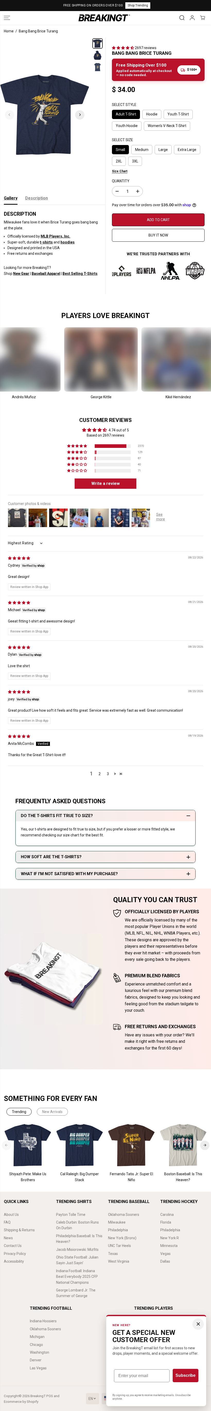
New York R (169, 1238)
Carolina (167, 1215)
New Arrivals (52, 1112)
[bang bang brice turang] (44, 115)
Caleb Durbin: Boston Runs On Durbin (77, 1225)
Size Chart (119, 171)
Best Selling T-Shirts (80, 274)
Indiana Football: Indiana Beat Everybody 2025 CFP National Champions (77, 1277)
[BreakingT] (104, 18)
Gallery (10, 198)
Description (36, 198)
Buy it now (158, 235)
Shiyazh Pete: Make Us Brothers (27, 1177)
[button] (7, 18)
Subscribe (185, 1375)
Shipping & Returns (19, 1230)
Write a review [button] (105, 483)
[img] (19, 558)
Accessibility (14, 1261)
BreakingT (38, 1396)
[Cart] (202, 17)
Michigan (37, 1337)
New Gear (21, 274)
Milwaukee (117, 1222)
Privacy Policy (15, 1254)
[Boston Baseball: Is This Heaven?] (183, 1145)
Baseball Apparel (46, 274)
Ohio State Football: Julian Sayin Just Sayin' (77, 1260)
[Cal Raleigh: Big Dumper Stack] (79, 1145)
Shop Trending (138, 5)
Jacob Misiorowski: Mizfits (77, 1249)
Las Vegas (38, 1368)
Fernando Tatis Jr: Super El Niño (131, 1177)
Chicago (36, 1345)
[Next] (79, 114)
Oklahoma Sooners (123, 1215)
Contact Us (13, 1246)
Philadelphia (118, 1230)
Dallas (165, 1261)
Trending (19, 1112)
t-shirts (46, 242)
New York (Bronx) (122, 1238)
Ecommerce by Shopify (21, 1402)
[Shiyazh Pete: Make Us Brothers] (28, 1145)
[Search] (182, 17)
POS (49, 1396)
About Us (11, 1215)
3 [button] (108, 774)
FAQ (7, 1222)
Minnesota (169, 1246)
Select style (124, 105)
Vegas (165, 1254)
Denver (35, 1360)
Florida (165, 1222)
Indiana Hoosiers (43, 1321)
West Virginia (118, 1261)
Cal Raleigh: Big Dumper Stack (79, 1177)
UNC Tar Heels (119, 1246)
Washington (39, 1352)
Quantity (120, 181)
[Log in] (192, 17)
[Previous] (9, 114)
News (8, 1238)
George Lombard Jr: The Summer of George (75, 1293)
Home (9, 31)
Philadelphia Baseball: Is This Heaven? (79, 1239)
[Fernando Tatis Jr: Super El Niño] (131, 1145)
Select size (122, 140)
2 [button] (100, 774)
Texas (113, 1254)
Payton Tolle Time (70, 1215)
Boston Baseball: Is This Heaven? (183, 1177)
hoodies (67, 242)
